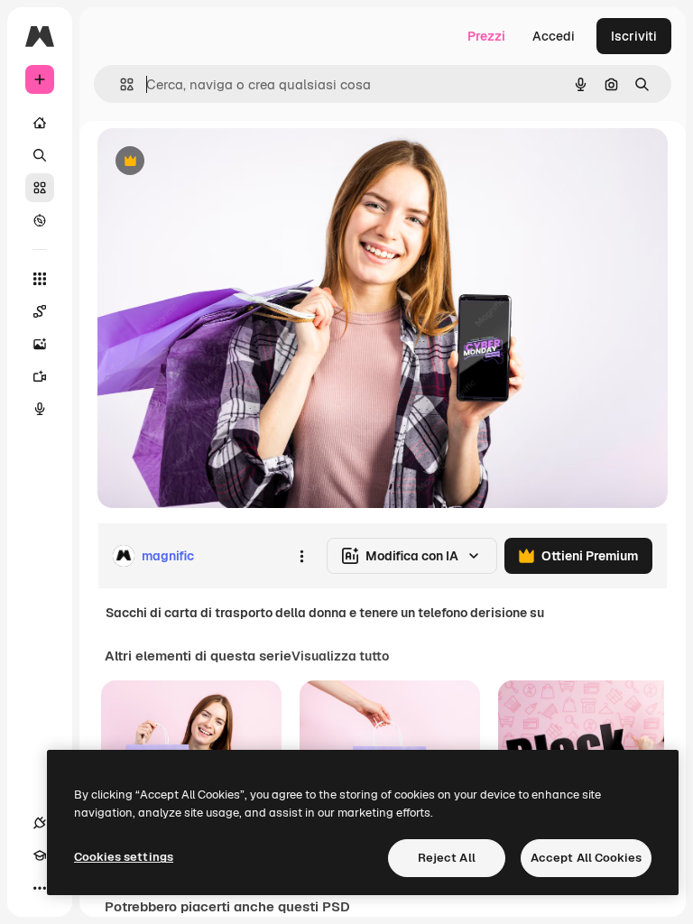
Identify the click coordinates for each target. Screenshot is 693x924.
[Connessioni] (39, 822)
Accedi (553, 36)
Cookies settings (123, 856)
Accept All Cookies (586, 857)
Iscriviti (634, 36)
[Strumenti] (39, 278)
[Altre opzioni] (301, 556)
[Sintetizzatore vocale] (39, 408)
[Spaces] (39, 311)
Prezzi (486, 36)
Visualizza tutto (340, 656)
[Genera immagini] (39, 343)
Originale (216, 162)
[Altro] (39, 887)
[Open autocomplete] (119, 84)
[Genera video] (39, 376)
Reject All (447, 857)
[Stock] (39, 187)
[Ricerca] (39, 155)
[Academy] (39, 855)
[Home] (39, 122)
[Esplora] (39, 220)
